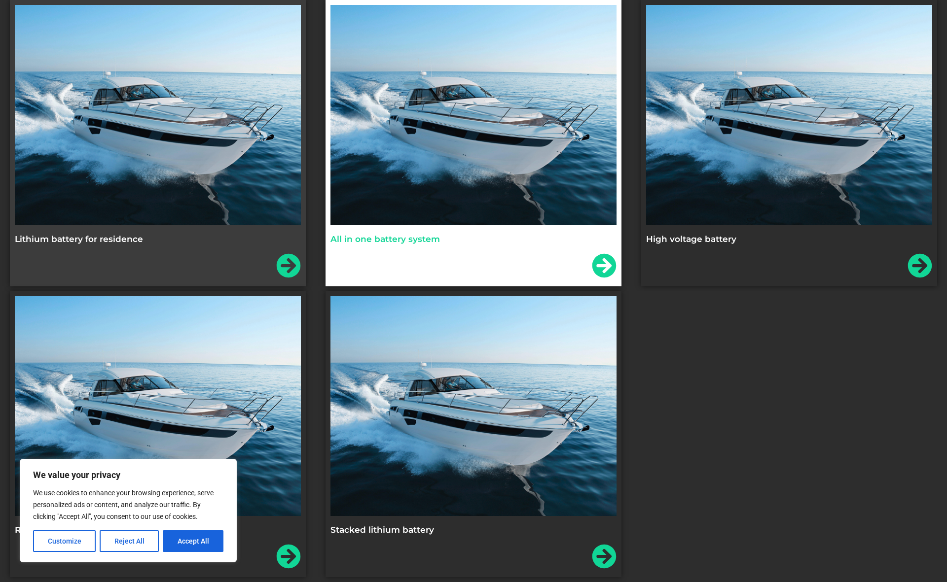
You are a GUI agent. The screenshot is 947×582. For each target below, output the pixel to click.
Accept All (193, 541)
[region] (128, 510)
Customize (64, 541)
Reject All (129, 541)
